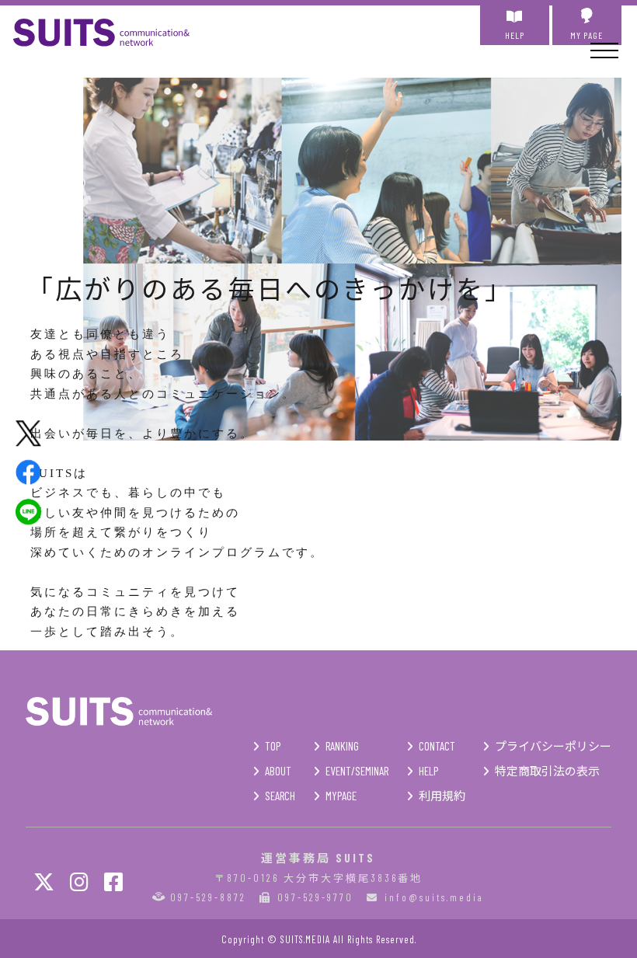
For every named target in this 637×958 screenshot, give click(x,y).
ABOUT (278, 771)
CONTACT (437, 746)
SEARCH (280, 796)
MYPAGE (341, 796)
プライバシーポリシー (553, 746)
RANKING (342, 746)
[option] (352, 261)
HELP (514, 35)
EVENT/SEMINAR (356, 771)
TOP (272, 746)
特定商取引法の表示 (547, 771)
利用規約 (442, 796)
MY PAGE (586, 35)
